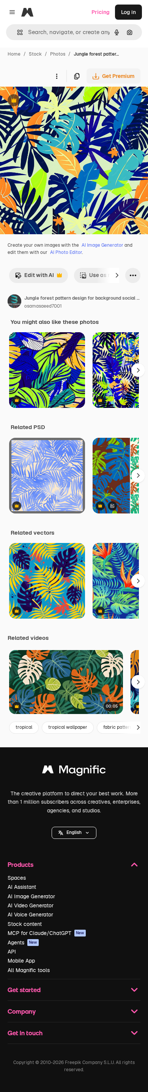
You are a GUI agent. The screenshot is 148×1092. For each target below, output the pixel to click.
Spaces (17, 877)
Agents (22, 942)
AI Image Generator (102, 245)
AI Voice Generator (30, 914)
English (74, 832)
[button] (74, 833)
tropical (24, 727)
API (12, 951)
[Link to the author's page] (14, 302)
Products (20, 864)
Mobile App (21, 960)
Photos (57, 54)
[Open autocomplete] (16, 32)
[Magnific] (74, 771)
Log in (128, 12)
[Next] (117, 275)
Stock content (25, 924)
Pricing (100, 12)
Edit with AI (34, 277)
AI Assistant (22, 887)
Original (48, 101)
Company (22, 1011)
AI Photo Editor (66, 252)
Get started (24, 990)
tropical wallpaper (67, 727)
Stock (35, 54)
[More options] (56, 76)
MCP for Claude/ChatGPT (46, 933)
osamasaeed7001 (43, 306)
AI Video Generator (31, 905)
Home (14, 54)
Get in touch (25, 1033)
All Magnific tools (29, 970)
